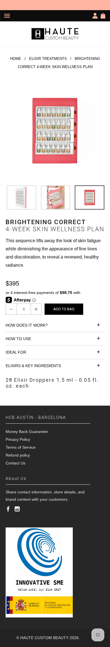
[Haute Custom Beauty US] (55, 33)
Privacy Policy (18, 439)
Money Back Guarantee (27, 431)
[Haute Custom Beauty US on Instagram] (17, 508)
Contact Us (15, 463)
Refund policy (18, 455)
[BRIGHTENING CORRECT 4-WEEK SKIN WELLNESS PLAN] (55, 130)
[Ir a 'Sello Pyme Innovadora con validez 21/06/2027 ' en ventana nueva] (39, 572)
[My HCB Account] (96, 15)
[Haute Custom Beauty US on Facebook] (8, 508)
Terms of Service (21, 447)
